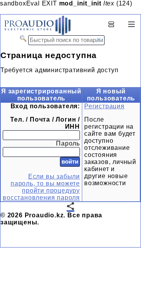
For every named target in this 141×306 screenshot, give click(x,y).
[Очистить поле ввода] (99, 40)
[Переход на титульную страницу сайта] (35, 33)
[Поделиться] (70, 207)
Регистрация (104, 106)
